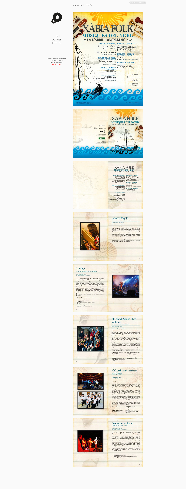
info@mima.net (56, 64)
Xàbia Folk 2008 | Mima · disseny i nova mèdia (57, 18)
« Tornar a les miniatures (137, 2)
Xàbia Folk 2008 (82, 5)
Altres (56, 39)
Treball (56, 35)
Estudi (56, 43)
